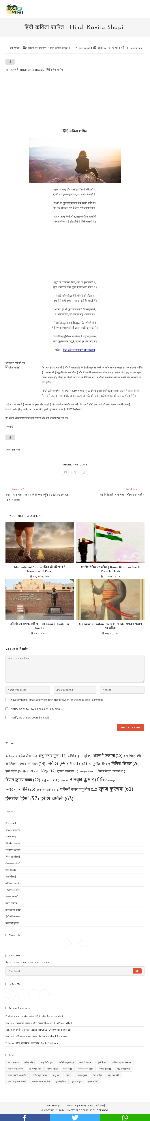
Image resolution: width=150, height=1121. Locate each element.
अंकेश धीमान (27, 756)
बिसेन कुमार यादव (22, 780)
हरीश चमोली (16, 449)
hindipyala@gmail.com (18, 409)
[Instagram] (75, 943)
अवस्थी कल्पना (107, 755)
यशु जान (50, 780)
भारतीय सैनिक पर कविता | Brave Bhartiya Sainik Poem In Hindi (110, 569)
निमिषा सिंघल (125, 763)
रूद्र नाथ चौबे (20, 789)
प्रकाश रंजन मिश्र (39, 770)
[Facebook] (66, 943)
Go (137, 971)
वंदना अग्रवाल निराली (48, 789)
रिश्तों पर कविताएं (12, 889)
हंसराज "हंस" (22, 798)
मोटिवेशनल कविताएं (13, 883)
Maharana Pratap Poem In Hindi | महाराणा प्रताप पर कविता (110, 626)
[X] (83, 943)
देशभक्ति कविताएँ (12, 863)
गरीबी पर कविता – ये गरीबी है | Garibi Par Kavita (37, 1043)
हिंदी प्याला (15, 48)
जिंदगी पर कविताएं (37, 48)
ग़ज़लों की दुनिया (12, 923)
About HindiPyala (54, 1105)
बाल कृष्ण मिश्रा (88, 771)
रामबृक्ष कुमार (87, 779)
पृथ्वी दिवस (13, 771)
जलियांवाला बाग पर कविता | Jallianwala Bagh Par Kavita (39, 626)
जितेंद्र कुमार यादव (67, 763)
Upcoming (10, 836)
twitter (75, 1117)
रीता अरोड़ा (111, 780)
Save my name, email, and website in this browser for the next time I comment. (57, 699)
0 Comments (134, 48)
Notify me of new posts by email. (30, 717)
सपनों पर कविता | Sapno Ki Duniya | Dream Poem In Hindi (43, 1029)
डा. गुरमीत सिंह (99, 764)
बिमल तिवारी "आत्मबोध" (112, 771)
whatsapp (125, 1117)
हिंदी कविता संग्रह (59, 48)
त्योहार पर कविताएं (12, 849)
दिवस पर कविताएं (12, 856)
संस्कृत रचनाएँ (11, 896)
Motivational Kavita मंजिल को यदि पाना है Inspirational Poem (39, 569)
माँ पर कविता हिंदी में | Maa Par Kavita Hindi (43, 1016)
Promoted (10, 823)
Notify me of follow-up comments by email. (36, 709)
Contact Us (70, 1105)
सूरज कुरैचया (116, 788)
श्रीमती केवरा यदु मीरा (78, 789)
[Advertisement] (75, 101)
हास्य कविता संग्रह (13, 910)
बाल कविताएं (10, 876)
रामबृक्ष (64, 780)
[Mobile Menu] (143, 9)
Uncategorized (12, 830)
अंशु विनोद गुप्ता (52, 755)
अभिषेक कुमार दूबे (79, 756)
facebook (25, 1117)
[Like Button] (10, 62)
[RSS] (45, 994)
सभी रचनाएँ (100, 1105)
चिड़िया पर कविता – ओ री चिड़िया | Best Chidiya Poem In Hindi (44, 1023)
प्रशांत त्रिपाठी (67, 771)
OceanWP (103, 1110)
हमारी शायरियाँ (11, 903)
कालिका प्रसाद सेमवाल (25, 763)
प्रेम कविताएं (10, 869)
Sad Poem (11, 756)
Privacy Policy (86, 1105)
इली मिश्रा (132, 755)
